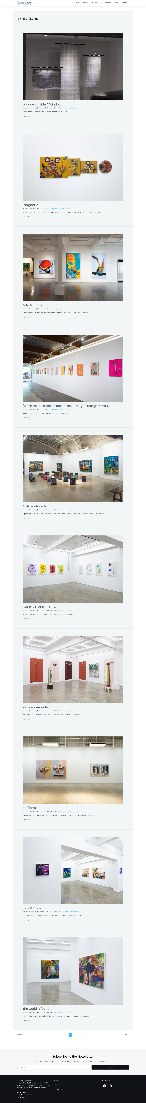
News (116, 3)
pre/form (29, 808)
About (124, 3)
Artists (85, 3)
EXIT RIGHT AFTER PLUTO (39, 607)
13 (82, 1035)
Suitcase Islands (35, 506)
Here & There (32, 908)
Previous (20, 1035)
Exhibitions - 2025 (51, 912)
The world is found (36, 1009)
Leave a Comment (29, 108)
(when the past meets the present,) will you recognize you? (66, 406)
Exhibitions (96, 3)
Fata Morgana (33, 305)
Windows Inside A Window (42, 104)
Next (127, 1035)
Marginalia (30, 205)
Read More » (27, 116)
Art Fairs (107, 3)
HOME (56, 1081)
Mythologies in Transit (39, 707)
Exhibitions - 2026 (51, 108)
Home (77, 3)
